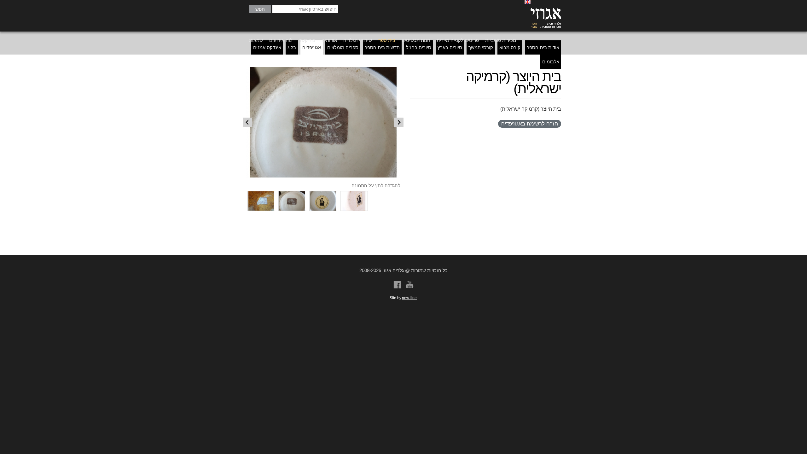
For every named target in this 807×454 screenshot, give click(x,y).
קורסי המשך (480, 47)
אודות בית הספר (543, 47)
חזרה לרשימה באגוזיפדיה (529, 124)
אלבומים (550, 61)
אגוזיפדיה (311, 47)
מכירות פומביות (500, 40)
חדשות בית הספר (382, 47)
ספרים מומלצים (342, 47)
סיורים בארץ (450, 47)
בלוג (291, 47)
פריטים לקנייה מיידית (458, 40)
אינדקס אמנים (267, 47)
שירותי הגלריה (357, 40)
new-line (409, 298)
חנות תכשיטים (416, 40)
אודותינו (329, 40)
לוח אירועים (281, 40)
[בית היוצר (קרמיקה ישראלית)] (323, 122)
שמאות (256, 40)
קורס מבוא (509, 47)
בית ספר (386, 40)
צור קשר (307, 40)
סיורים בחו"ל (418, 47)
